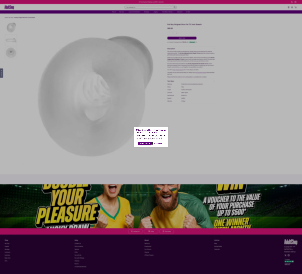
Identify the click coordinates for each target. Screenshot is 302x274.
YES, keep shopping (145, 143)
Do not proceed (158, 143)
